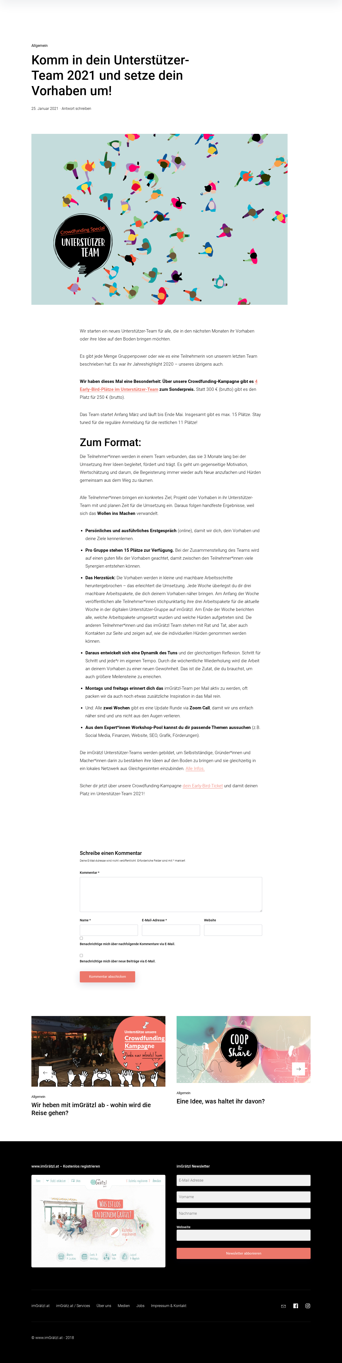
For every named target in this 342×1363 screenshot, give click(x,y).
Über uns (104, 1306)
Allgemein (39, 45)
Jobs (140, 1306)
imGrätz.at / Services (73, 1306)
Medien (124, 1306)
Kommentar (89, 872)
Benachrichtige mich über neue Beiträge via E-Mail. (118, 961)
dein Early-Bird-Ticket (203, 785)
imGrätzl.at (40, 1306)
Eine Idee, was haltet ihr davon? (221, 1101)
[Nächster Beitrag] (244, 1049)
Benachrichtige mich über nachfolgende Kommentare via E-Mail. (127, 944)
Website (210, 920)
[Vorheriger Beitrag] (98, 1051)
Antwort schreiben (76, 108)
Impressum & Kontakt (168, 1306)
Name (85, 920)
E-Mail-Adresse (154, 920)
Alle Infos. (195, 768)
